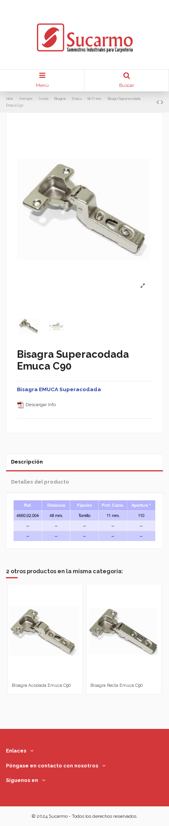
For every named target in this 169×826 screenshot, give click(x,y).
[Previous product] (158, 102)
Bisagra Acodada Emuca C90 (41, 685)
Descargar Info (40, 404)
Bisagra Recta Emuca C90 (116, 685)
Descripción (27, 462)
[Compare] (40, 677)
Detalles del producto (40, 482)
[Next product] (162, 102)
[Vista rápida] (50, 677)
